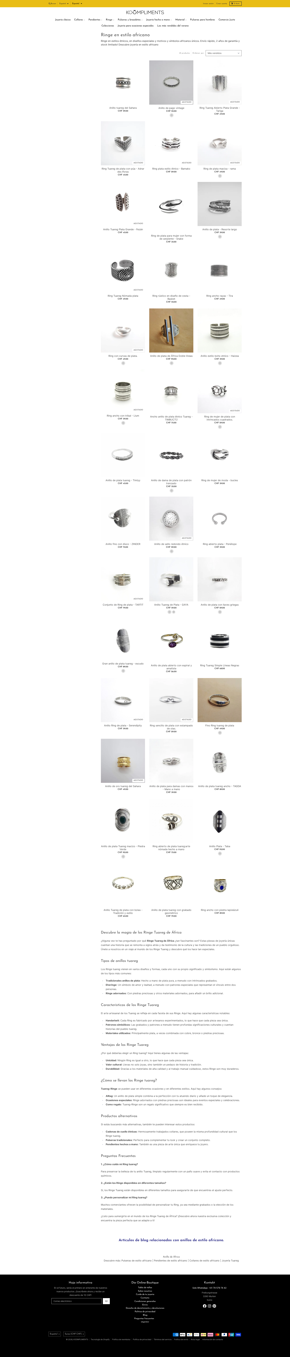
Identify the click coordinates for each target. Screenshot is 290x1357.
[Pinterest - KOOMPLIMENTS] (214, 1306)
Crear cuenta (221, 4)
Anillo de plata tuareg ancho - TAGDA (219, 786)
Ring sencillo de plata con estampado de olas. (171, 727)
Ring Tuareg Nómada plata (123, 295)
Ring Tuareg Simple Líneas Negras (219, 665)
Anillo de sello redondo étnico (171, 543)
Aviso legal (195, 1339)
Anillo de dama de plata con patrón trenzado (171, 482)
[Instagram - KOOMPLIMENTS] (209, 1306)
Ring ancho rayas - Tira (219, 295)
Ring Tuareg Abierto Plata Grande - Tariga (220, 109)
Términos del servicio (163, 1339)
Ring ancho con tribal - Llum (123, 415)
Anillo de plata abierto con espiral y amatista (171, 667)
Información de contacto (212, 1339)
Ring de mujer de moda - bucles (219, 480)
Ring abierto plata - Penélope (220, 543)
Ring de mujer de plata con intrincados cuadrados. (219, 418)
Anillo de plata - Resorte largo (219, 229)
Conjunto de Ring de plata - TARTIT (123, 604)
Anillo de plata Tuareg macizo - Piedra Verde (123, 848)
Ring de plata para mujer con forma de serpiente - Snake (171, 237)
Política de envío (181, 1339)
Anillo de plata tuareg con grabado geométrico (171, 911)
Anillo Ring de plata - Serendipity (123, 725)
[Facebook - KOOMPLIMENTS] (204, 1306)
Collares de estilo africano (204, 1260)
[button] (77, 3)
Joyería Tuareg (230, 1260)
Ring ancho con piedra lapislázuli (219, 909)
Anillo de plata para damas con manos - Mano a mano (171, 788)
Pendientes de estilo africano (170, 1260)
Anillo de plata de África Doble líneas (171, 355)
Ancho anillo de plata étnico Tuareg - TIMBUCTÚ (171, 418)
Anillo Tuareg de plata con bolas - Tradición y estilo (123, 911)
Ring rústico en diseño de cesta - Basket (171, 297)
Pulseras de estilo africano (136, 1260)
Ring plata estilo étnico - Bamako (171, 168)
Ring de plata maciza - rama (219, 168)
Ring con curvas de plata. (122, 355)
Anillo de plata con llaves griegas (220, 604)
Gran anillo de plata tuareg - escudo (123, 663)
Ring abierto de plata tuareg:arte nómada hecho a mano (171, 848)
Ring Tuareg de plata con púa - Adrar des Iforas (123, 170)
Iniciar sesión (208, 4)
